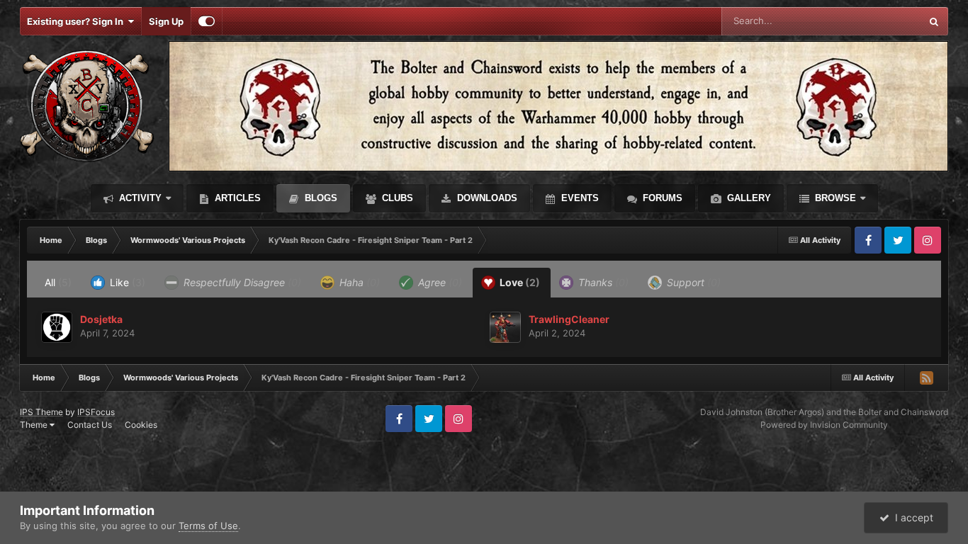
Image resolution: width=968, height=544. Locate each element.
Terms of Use (208, 525)
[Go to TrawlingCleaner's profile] (505, 327)
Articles (236, 198)
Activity (139, 198)
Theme (35, 424)
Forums (661, 198)
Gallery (747, 198)
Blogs (319, 198)
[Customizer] (206, 21)
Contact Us (89, 424)
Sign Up (166, 21)
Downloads (485, 198)
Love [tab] (518, 282)
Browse (834, 198)
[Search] (934, 21)
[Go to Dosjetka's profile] (56, 327)
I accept (911, 517)
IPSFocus (96, 412)
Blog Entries (877, 21)
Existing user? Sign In (77, 21)
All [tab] (58, 282)
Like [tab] (126, 282)
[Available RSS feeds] (926, 377)
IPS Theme (41, 412)
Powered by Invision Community (824, 424)
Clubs (396, 198)
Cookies (141, 424)
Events (578, 198)
